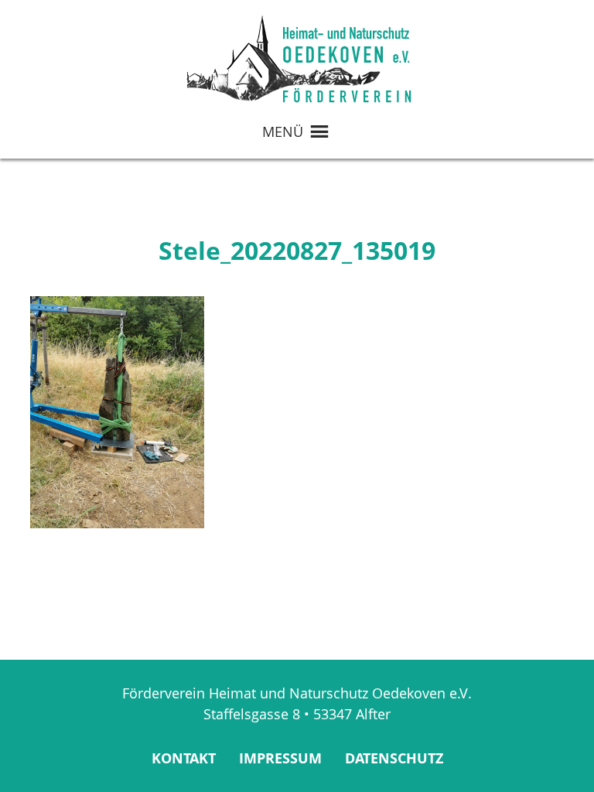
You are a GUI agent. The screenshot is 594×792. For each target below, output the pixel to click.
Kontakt (184, 758)
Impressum (280, 758)
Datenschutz (394, 758)
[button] (282, 131)
